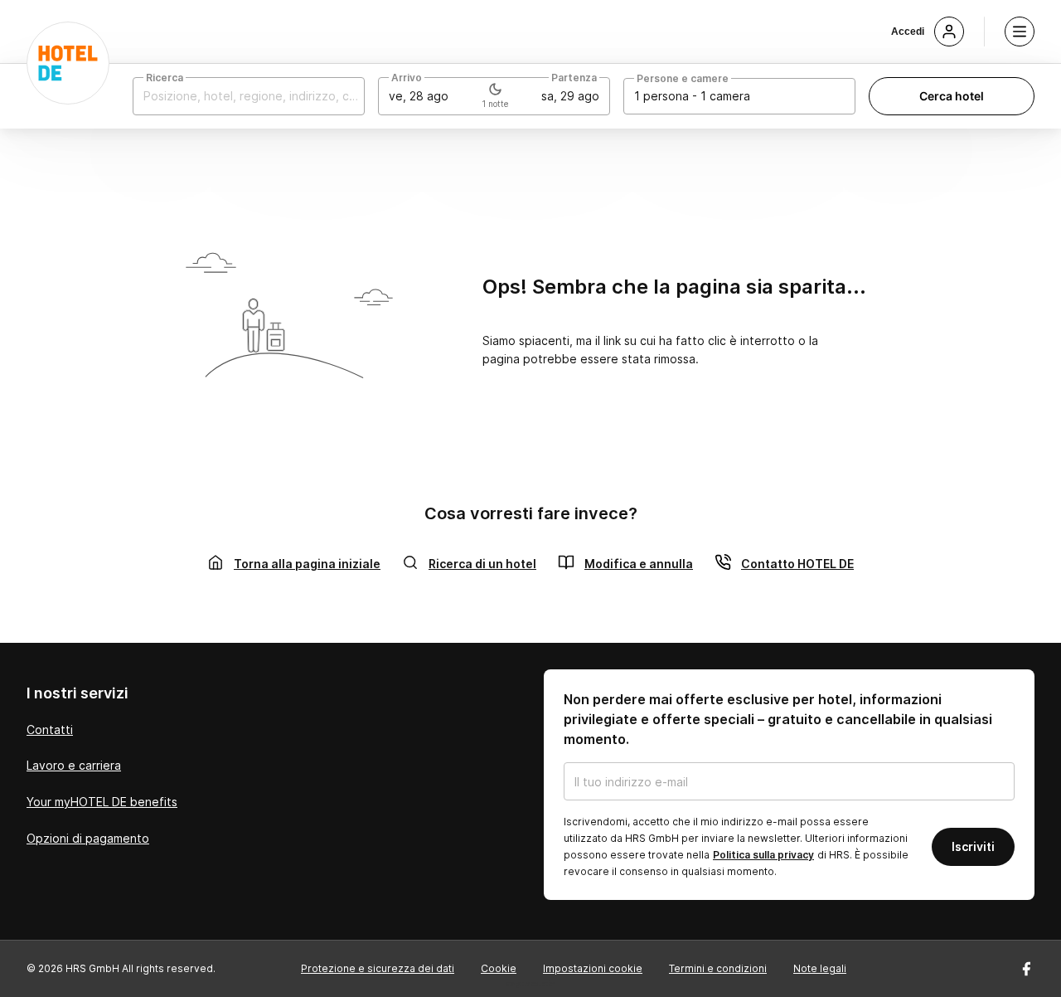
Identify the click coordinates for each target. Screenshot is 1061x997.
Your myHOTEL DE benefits (102, 802)
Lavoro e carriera (74, 765)
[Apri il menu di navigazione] (1019, 31)
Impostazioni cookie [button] (592, 968)
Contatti (50, 729)
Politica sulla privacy (763, 855)
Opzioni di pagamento (88, 838)
